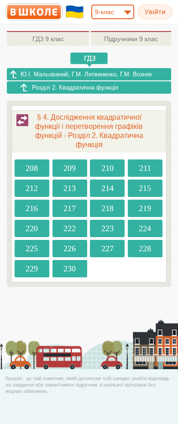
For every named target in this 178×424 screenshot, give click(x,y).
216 (32, 208)
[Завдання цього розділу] (22, 120)
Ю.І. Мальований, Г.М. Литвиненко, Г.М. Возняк (86, 74)
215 (145, 188)
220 (32, 228)
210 (107, 168)
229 (32, 268)
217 (69, 208)
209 (69, 168)
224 (145, 228)
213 (69, 188)
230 (69, 268)
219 (145, 208)
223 (107, 228)
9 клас (48, 38)
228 (145, 248)
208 (32, 168)
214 (107, 188)
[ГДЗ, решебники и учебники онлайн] (34, 12)
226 (69, 248)
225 (32, 248)
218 (107, 208)
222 (69, 228)
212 (32, 188)
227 (107, 248)
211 (145, 168)
